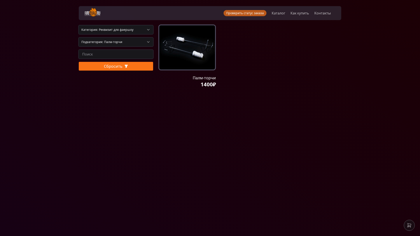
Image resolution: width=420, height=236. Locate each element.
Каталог (278, 13)
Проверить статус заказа (245, 13)
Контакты (322, 13)
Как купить (299, 13)
